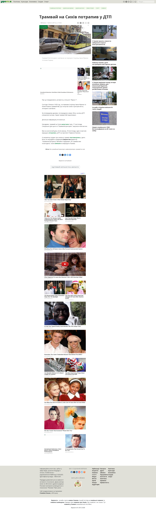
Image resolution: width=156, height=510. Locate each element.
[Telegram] (86, 23)
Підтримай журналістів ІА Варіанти (65, 167)
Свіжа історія (90, 8)
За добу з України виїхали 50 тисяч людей (102, 108)
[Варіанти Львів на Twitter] (126, 2)
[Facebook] (78, 23)
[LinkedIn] (83, 23)
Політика (16, 2)
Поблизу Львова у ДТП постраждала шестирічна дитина (104, 63)
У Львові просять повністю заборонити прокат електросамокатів (101, 42)
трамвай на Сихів (80, 149)
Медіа (94, 476)
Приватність (104, 482)
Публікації (95, 469)
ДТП (50, 149)
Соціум (40, 2)
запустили (65, 124)
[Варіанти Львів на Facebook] (124, 2)
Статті (97, 8)
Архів (94, 480)
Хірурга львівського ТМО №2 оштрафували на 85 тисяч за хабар (103, 128)
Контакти (103, 476)
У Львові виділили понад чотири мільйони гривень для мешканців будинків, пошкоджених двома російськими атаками (104, 86)
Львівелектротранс (70, 149)
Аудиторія (95, 484)
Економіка (33, 2)
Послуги (103, 469)
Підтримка (104, 475)
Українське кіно (80, 8)
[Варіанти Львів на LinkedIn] (128, 2)
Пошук (94, 482)
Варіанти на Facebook (65, 160)
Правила (103, 480)
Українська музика (68, 8)
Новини (104, 8)
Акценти (95, 470)
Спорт (46, 2)
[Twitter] (81, 23)
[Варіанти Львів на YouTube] (131, 2)
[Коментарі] (88, 23)
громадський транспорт (58, 149)
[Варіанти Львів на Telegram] (133, 2)
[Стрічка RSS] (135, 2)
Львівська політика (55, 8)
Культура (24, 2)
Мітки (94, 478)
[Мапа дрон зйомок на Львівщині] (78, 483)
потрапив (52, 133)
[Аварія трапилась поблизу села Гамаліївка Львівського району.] (104, 53)
